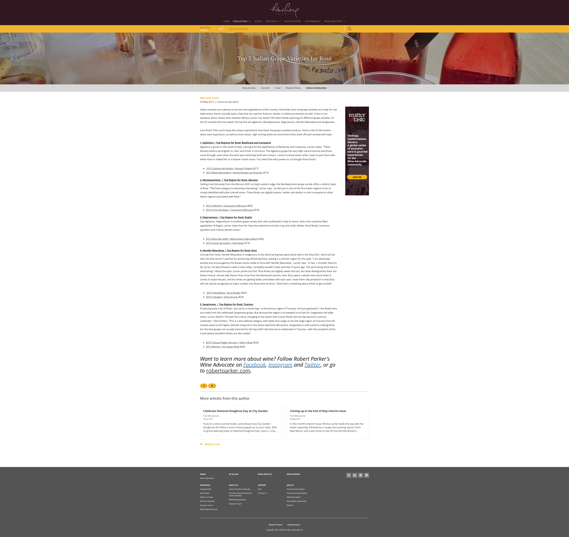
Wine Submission (207, 478)
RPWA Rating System (237, 499)
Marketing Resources (208, 509)
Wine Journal (293, 474)
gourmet (265, 88)
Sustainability (313, 21)
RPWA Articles (265, 474)
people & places (293, 88)
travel (277, 88)
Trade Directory (333, 21)
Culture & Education (228, 101)
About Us (233, 485)
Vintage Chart (205, 489)
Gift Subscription (294, 497)
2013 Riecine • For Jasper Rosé (222, 346)
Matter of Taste (206, 497)
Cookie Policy (293, 525)
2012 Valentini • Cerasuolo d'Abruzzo (226, 205)
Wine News (204, 493)
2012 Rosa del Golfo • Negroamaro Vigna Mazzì (232, 239)
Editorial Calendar (207, 501)
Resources (272, 21)
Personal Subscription (296, 489)
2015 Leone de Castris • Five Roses (225, 243)
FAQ (259, 489)
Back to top (212, 444)
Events (258, 21)
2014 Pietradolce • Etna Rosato (223, 292)
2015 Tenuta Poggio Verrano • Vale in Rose (229, 342)
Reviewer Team (235, 504)
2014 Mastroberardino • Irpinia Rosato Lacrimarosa (234, 172)
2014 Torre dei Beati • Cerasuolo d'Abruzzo (229, 210)
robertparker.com (228, 370)
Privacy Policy (276, 525)
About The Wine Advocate (239, 489)
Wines (203, 474)
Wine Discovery (293, 21)
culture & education (316, 88)
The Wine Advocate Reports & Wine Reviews (240, 494)
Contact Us (262, 493)
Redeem (290, 505)
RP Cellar (233, 474)
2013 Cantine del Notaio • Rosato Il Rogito (229, 168)
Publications (240, 21)
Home (226, 21)
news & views (249, 88)
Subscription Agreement (297, 501)
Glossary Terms (206, 505)
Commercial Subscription (297, 493)
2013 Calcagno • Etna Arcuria (222, 297)
